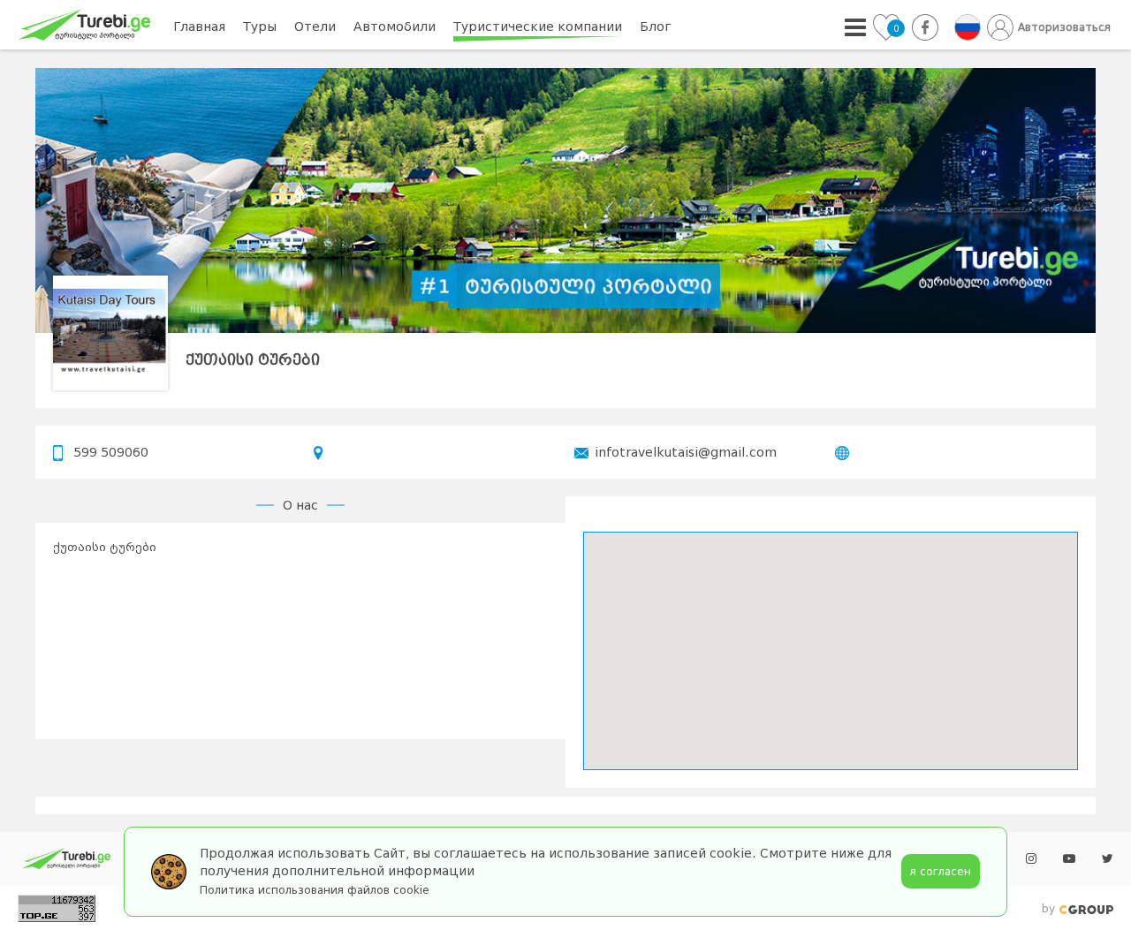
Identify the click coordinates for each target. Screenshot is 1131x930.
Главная (199, 26)
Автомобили (394, 26)
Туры (260, 26)
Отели (315, 26)
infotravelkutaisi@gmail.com (686, 452)
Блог (655, 26)
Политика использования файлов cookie (314, 890)
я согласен (940, 871)
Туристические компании (537, 26)
